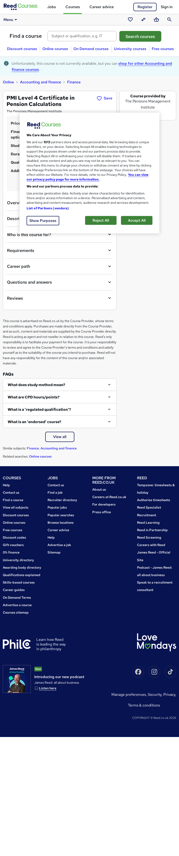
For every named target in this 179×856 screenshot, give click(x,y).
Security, (155, 694)
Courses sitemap (16, 612)
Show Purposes (42, 220)
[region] (89, 173)
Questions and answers (29, 282)
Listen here (47, 688)
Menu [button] (8, 19)
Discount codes (14, 537)
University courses (130, 48)
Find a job (55, 492)
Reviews (15, 298)
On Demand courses (91, 48)
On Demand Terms (17, 597)
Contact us (11, 492)
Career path (18, 266)
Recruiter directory (62, 500)
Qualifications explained (21, 575)
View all (59, 436)
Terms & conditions (144, 705)
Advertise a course (17, 605)
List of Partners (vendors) (48, 208)
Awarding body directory (22, 567)
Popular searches (61, 515)
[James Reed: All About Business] (17, 679)
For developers (104, 504)
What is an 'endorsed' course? (34, 421)
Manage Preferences (128, 694)
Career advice (102, 6)
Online (8, 82)
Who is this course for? (29, 234)
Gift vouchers (13, 545)
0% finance (11, 552)
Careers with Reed (151, 545)
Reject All (101, 220)
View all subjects (15, 507)
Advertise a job (59, 545)
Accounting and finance (40, 82)
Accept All (137, 220)
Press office (101, 512)
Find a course (26, 36)
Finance (74, 82)
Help (6, 485)
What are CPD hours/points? (34, 397)
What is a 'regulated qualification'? (39, 409)
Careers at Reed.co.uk (109, 497)
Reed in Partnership (152, 530)
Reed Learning (148, 522)
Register (145, 6)
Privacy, (169, 694)
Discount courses (22, 48)
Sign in (166, 6)
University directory (18, 560)
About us (99, 489)
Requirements (20, 250)
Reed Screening (149, 537)
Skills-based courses (19, 582)
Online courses (55, 48)
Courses (72, 6)
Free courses (163, 48)
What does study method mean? (36, 384)
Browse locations (61, 522)
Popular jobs (57, 507)
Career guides (14, 590)
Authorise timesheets (153, 500)
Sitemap (54, 552)
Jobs (51, 6)
